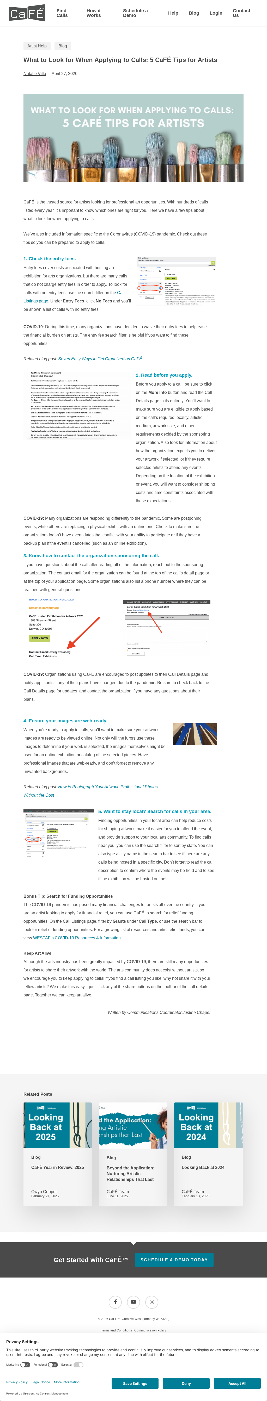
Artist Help (37, 46)
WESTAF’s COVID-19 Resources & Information (77, 938)
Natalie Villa (34, 73)
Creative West (132, 1319)
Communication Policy (150, 1330)
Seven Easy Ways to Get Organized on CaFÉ (100, 359)
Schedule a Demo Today (174, 1260)
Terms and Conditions (116, 1330)
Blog (62, 46)
